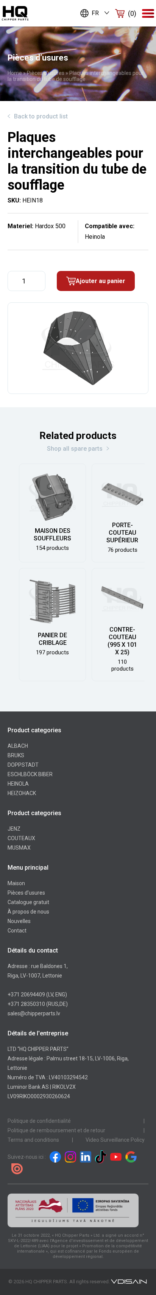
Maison (16, 883)
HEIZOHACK (22, 793)
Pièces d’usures (45, 73)
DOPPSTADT (23, 765)
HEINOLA (18, 784)
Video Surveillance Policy (115, 1140)
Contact (17, 931)
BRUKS (16, 755)
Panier (132, 13)
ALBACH (18, 746)
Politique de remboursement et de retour (56, 1130)
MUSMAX (19, 848)
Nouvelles (19, 921)
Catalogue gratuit (28, 902)
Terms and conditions (33, 1140)
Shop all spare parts (75, 448)
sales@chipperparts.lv (34, 1013)
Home (15, 73)
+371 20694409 (26, 994)
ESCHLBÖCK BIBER (30, 774)
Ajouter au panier (100, 281)
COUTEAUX (21, 838)
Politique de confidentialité (39, 1121)
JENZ (14, 829)
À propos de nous (28, 912)
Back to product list (41, 116)
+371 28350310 (26, 1004)
